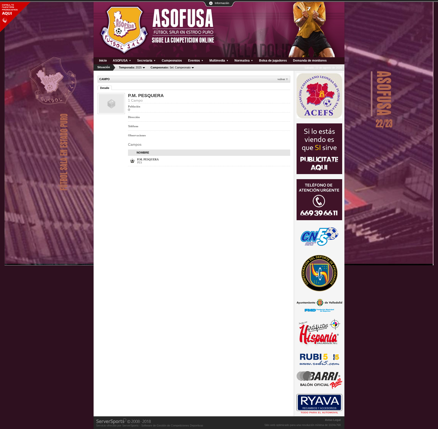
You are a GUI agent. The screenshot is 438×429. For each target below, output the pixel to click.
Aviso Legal (333, 419)
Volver (281, 79)
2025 (130, 67)
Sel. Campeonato (171, 67)
